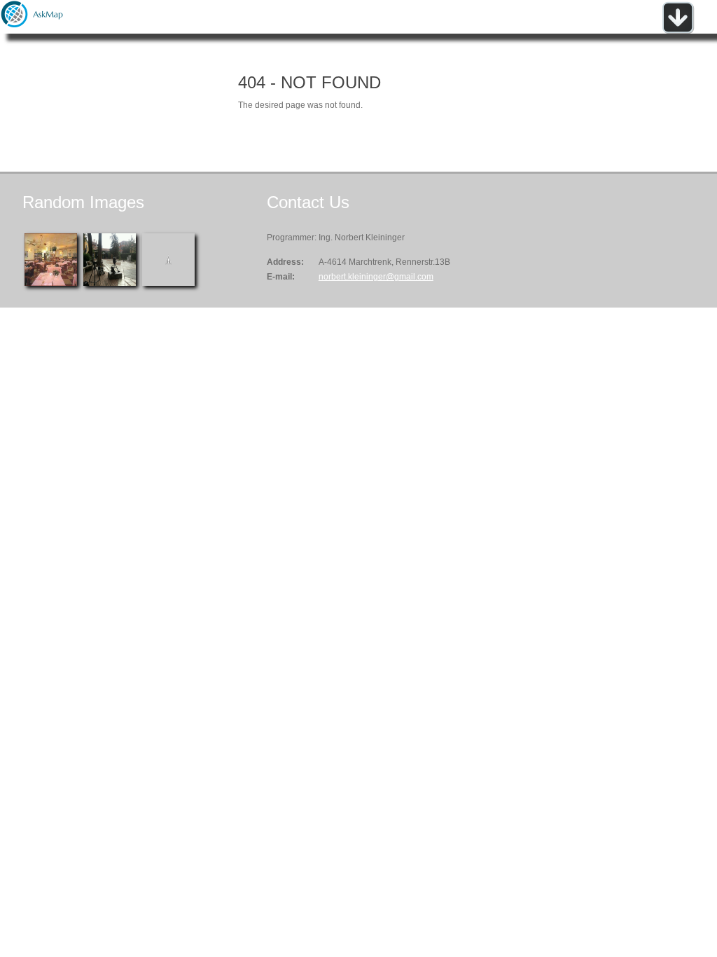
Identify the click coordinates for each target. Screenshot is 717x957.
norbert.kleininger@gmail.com (376, 277)
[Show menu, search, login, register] (678, 31)
